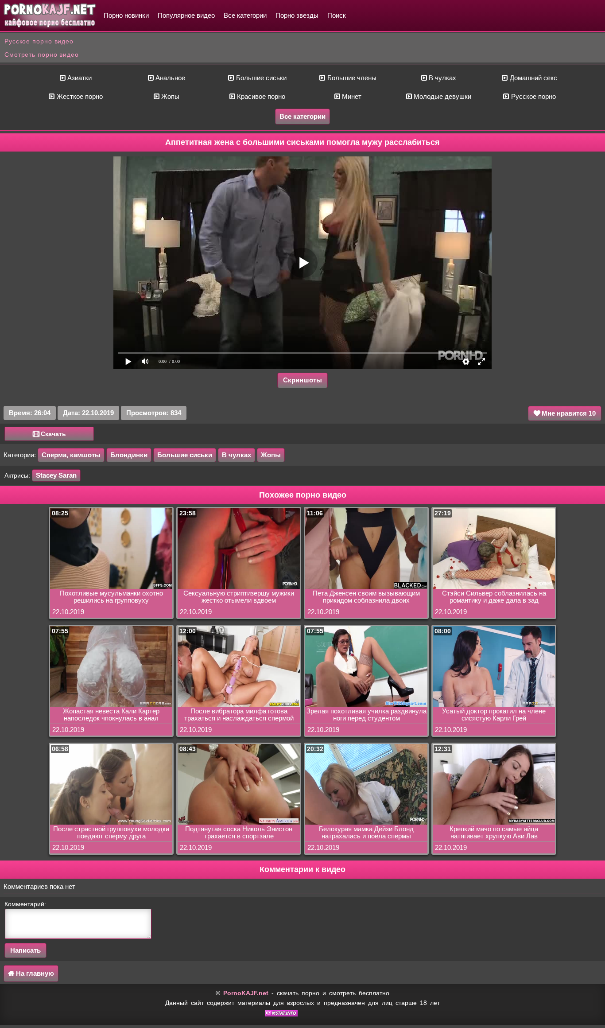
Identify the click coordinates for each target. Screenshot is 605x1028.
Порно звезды (296, 15)
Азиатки (79, 78)
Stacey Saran (56, 475)
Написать (25, 950)
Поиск (336, 15)
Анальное (169, 78)
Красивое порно (260, 96)
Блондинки (128, 455)
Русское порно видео (39, 41)
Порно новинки (126, 15)
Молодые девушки (441, 96)
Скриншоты (302, 380)
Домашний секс (532, 78)
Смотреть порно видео (41, 54)
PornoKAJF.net (245, 993)
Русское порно (532, 96)
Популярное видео (186, 15)
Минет (350, 96)
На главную (34, 973)
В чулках (441, 78)
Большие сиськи (260, 78)
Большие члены (351, 78)
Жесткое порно (79, 96)
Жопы (169, 96)
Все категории (245, 15)
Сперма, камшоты (71, 455)
